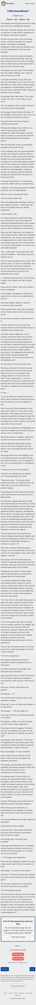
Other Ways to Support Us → (18, 962)
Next (32, 969)
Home (5, 993)
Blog (33, 3)
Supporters (18, 995)
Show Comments (18, 986)
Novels (27, 3)
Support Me (29, 993)
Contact (10, 993)
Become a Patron (18, 954)
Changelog (21, 993)
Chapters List (18, 15)
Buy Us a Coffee (18, 958)
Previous (5, 969)
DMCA (15, 993)
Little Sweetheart (18, 11)
